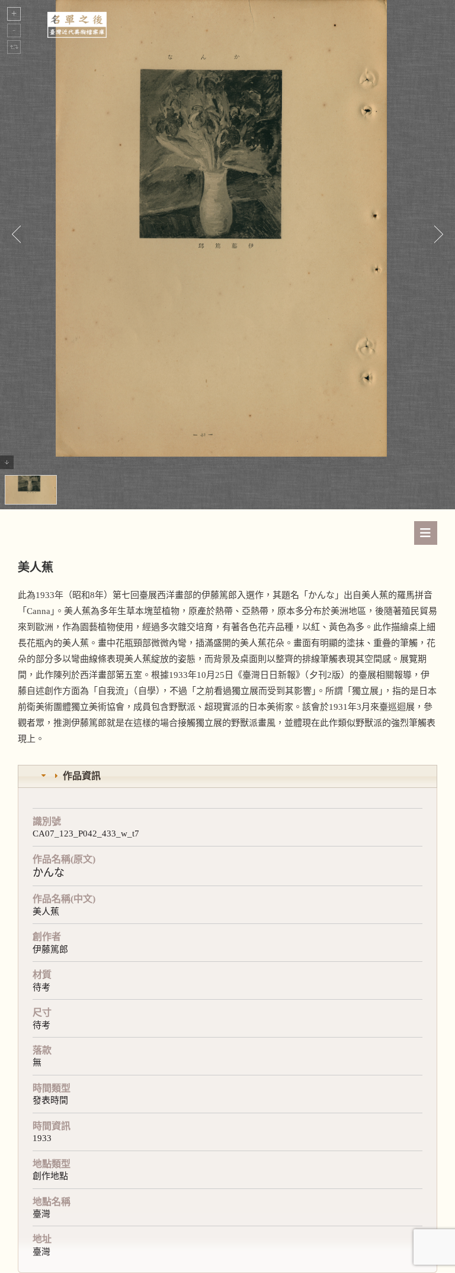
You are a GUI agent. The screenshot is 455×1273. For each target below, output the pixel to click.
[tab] (227, 776)
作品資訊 (82, 776)
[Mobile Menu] (425, 532)
